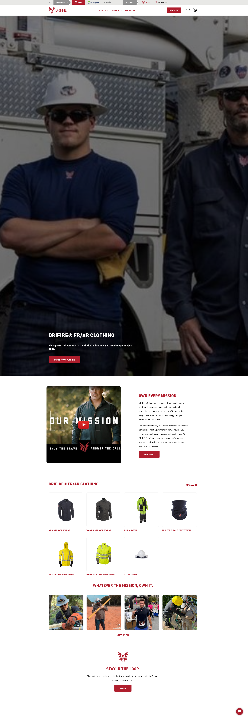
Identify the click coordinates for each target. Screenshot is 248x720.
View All (190, 485)
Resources (130, 10)
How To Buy (174, 10)
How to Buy (149, 454)
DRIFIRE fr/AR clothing (64, 360)
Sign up (123, 688)
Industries (117, 10)
